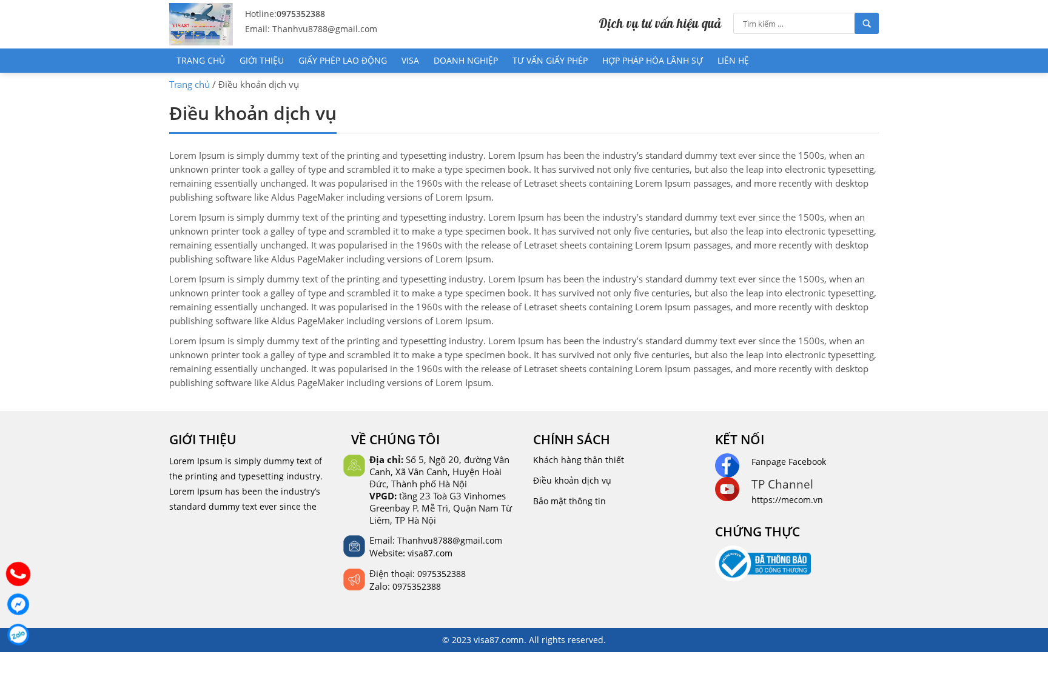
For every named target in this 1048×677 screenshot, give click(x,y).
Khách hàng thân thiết (578, 459)
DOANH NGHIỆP (466, 60)
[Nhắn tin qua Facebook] (18, 604)
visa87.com (430, 553)
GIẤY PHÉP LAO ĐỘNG (342, 60)
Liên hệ (733, 60)
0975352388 (301, 13)
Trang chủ (200, 60)
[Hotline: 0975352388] (18, 574)
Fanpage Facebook (788, 461)
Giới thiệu (262, 60)
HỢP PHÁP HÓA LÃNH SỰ (652, 60)
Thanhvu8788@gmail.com (449, 540)
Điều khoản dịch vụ (572, 480)
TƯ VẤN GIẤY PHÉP (550, 60)
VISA (410, 60)
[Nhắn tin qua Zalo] (18, 634)
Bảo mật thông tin (569, 501)
